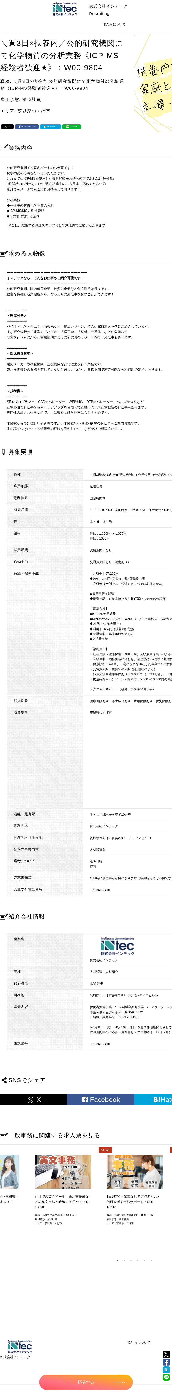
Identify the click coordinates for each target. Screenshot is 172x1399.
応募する (86, 1382)
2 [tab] (124, 1260)
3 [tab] (131, 1260)
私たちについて (139, 1342)
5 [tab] (144, 1260)
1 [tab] (117, 1260)
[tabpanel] (134, 1192)
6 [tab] (151, 1260)
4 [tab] (137, 1260)
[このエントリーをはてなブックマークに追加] (166, 1369)
